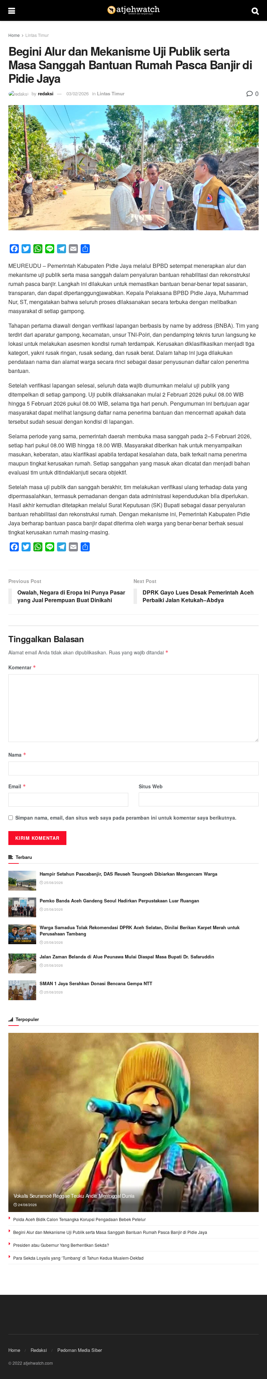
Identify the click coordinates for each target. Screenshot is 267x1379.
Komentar (22, 667)
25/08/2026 (53, 882)
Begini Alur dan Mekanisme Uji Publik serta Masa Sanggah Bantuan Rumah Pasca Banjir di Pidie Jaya (110, 1232)
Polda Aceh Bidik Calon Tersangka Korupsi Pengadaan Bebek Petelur (79, 1219)
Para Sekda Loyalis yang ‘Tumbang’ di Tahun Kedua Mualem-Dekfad (78, 1258)
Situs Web (151, 786)
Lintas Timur (37, 35)
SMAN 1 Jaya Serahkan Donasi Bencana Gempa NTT (96, 983)
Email (17, 786)
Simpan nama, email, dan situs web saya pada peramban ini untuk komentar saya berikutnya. (125, 817)
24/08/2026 (27, 1204)
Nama (17, 754)
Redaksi (39, 1350)
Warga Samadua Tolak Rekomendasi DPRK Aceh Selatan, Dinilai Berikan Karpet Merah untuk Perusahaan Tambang (140, 930)
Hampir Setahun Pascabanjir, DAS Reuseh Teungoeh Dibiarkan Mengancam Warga (128, 873)
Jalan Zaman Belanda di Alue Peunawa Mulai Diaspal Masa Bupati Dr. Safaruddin (127, 956)
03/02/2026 (77, 93)
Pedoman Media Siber (79, 1350)
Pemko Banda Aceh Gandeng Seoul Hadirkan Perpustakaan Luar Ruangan (119, 900)
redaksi (46, 93)
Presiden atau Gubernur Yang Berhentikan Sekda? (61, 1245)
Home (14, 35)
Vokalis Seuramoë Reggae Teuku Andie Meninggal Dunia (74, 1195)
